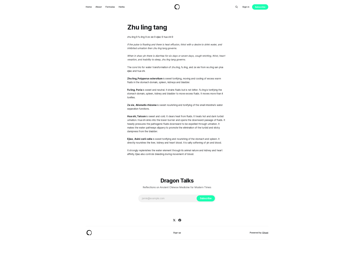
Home (89, 7)
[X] (174, 220)
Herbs (122, 7)
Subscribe (260, 7)
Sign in (245, 7)
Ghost (265, 232)
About (99, 7)
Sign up (177, 232)
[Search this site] (236, 7)
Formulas (110, 7)
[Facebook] (179, 220)
